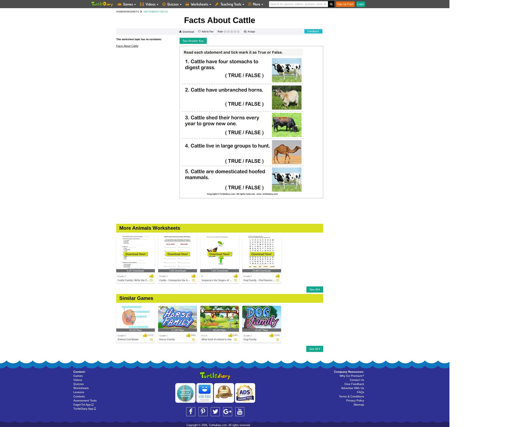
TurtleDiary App (83, 408)
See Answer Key (193, 40)
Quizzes (173, 4)
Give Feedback (354, 384)
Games (128, 4)
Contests (79, 396)
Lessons (78, 392)
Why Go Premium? (352, 375)
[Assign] (151, 280)
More (256, 4)
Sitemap (358, 404)
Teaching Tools (231, 4)
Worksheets (199, 4)
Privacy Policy (355, 400)
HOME (119, 11)
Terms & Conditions (351, 396)
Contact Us (357, 380)
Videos (150, 4)
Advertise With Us (352, 388)
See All (314, 289)
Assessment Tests (85, 400)
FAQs (360, 392)
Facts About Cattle (127, 46)
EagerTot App (82, 404)
